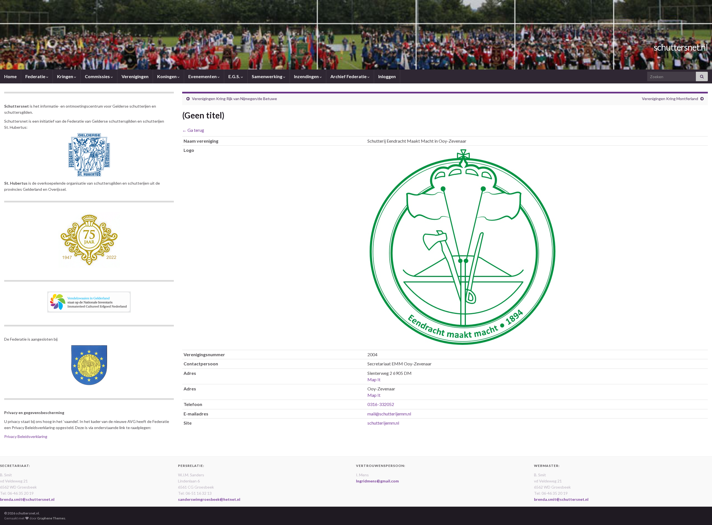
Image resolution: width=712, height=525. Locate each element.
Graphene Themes (51, 518)
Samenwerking (267, 76)
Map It (373, 379)
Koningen (167, 76)
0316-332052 (380, 404)
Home (10, 76)
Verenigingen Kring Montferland (670, 98)
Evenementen (202, 76)
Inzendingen (307, 76)
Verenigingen (135, 76)
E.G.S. (234, 76)
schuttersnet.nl (681, 47)
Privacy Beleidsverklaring (25, 436)
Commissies (98, 76)
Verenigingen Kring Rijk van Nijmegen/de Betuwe (234, 98)
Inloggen (387, 76)
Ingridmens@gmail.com (377, 481)
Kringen (65, 76)
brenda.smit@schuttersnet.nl (27, 499)
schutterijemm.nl (383, 422)
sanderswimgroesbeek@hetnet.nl (209, 499)
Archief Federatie (348, 76)
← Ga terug (193, 130)
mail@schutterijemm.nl (389, 413)
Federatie (35, 76)
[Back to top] (699, 512)
